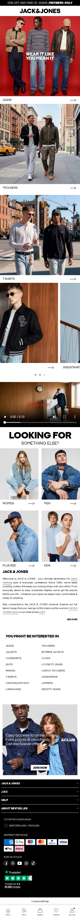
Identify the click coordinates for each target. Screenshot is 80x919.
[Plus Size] (19, 536)
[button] (40, 825)
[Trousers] (40, 144)
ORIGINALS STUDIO (17, 683)
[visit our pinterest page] (26, 864)
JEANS (10, 645)
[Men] (61, 474)
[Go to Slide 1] (35, 375)
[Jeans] (40, 56)
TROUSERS (48, 645)
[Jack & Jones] (40, 12)
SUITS (9, 664)
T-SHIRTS (11, 676)
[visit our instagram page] (13, 864)
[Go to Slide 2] (40, 375)
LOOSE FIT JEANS (52, 664)
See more (72, 619)
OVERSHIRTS (13, 658)
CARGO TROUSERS (53, 670)
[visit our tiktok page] (33, 864)
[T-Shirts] (40, 235)
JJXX (42, 612)
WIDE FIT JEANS (51, 689)
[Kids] (61, 536)
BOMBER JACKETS (53, 652)
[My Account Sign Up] (40, 739)
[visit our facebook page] (6, 864)
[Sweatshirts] (40, 323)
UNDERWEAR (50, 676)
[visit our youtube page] (19, 864)
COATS (46, 658)
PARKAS (10, 670)
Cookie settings (40, 901)
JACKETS (11, 652)
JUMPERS (47, 683)
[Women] (19, 474)
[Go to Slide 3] (44, 375)
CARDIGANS (13, 689)
